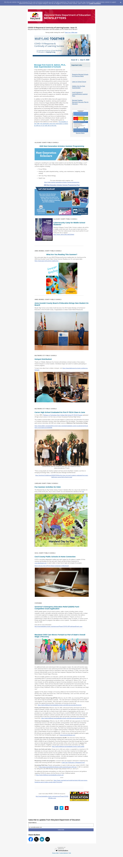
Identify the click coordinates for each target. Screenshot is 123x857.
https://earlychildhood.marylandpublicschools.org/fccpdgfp (68, 746)
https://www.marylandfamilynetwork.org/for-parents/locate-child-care (58, 767)
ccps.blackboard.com (41, 563)
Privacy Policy (55, 853)
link (83, 491)
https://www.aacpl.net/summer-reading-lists (47, 261)
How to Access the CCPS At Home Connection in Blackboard (52, 566)
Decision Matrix (80, 133)
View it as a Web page (71, 32)
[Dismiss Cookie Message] (120, 2)
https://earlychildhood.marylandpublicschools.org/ (50, 775)
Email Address (32, 822)
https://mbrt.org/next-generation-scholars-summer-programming (61, 182)
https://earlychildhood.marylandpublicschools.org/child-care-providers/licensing (59, 705)
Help (70, 853)
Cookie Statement (95, 3)
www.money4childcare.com (67, 735)
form (73, 762)
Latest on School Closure (79, 81)
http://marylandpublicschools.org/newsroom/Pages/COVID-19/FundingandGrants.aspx (58, 626)
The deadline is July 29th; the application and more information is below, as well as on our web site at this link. (51, 123)
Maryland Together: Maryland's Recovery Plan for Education (80, 102)
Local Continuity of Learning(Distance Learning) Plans (80, 94)
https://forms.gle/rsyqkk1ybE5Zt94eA (63, 234)
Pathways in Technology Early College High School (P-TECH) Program (62, 415)
